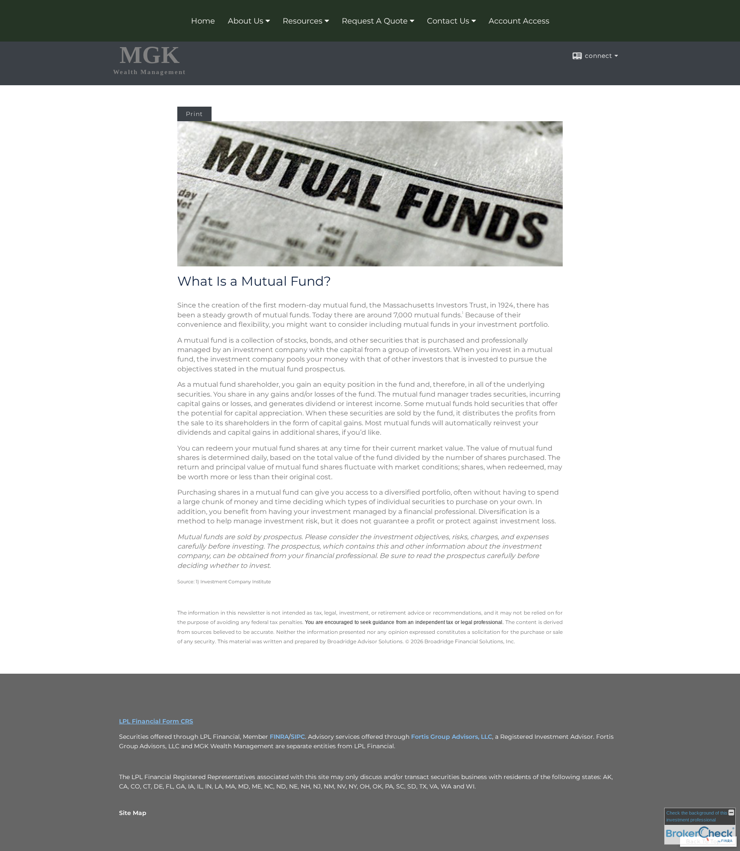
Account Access (519, 21)
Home (203, 21)
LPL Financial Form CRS (156, 721)
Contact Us (448, 21)
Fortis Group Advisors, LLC (451, 737)
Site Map (132, 813)
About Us (245, 21)
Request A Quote (375, 21)
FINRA (279, 737)
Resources (302, 21)
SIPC (298, 737)
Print (194, 114)
